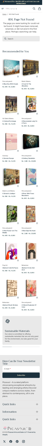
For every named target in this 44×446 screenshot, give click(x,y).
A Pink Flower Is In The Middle (9, 232)
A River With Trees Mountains (28, 194)
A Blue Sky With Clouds (10, 84)
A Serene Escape (8, 158)
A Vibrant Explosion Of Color (29, 306)
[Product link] (11, 72)
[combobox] (21, 38)
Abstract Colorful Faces (10, 268)
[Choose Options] (18, 76)
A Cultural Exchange (9, 121)
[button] (2, 8)
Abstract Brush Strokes (10, 305)
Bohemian (25, 265)
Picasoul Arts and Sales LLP (17, 432)
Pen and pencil (7, 81)
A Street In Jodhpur (8, 193)
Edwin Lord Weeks (8, 191)
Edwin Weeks (26, 81)
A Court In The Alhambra (26, 85)
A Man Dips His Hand (28, 231)
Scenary (5, 156)
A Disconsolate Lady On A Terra (29, 122)
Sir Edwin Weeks (8, 118)
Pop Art (4, 265)
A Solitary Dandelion (28, 158)
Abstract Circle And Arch (28, 269)
